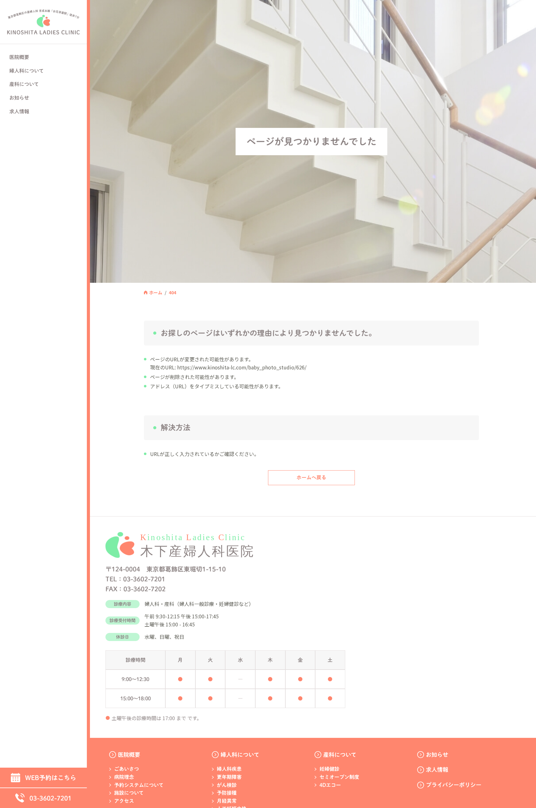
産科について (339, 754)
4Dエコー (330, 785)
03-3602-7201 (50, 798)
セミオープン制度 (339, 776)
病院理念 (124, 776)
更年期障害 (229, 776)
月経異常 (227, 800)
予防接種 (227, 792)
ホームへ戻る (311, 477)
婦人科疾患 (229, 768)
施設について (129, 792)
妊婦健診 (329, 768)
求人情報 (19, 111)
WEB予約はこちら (50, 777)
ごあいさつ (126, 768)
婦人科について (240, 754)
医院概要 (129, 754)
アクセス (124, 800)
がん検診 (227, 785)
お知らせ (19, 97)
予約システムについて (138, 785)
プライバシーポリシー (453, 785)
